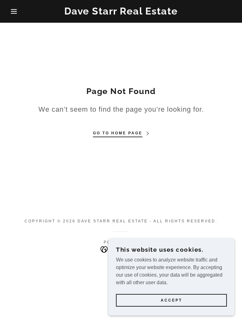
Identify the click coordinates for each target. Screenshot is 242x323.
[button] (12, 11)
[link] (121, 12)
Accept (171, 300)
